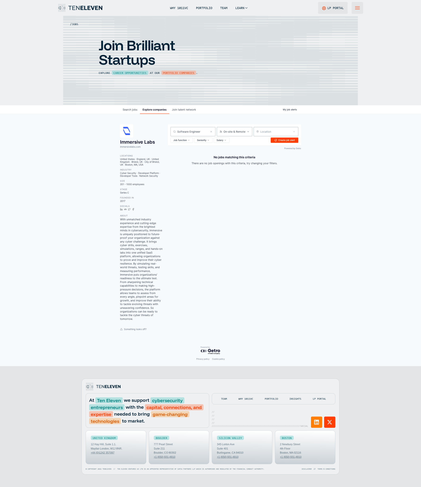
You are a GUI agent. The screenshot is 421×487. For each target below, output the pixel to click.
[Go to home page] (103, 387)
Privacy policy (203, 359)
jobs (130, 109)
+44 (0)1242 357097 (102, 452)
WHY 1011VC (179, 8)
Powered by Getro (292, 148)
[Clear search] (211, 131)
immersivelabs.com (130, 146)
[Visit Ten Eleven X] (329, 422)
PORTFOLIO (204, 8)
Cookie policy (218, 359)
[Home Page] (80, 8)
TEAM (223, 8)
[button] (241, 8)
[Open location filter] (294, 131)
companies (155, 109)
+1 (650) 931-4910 (164, 457)
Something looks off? (135, 329)
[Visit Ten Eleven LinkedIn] (316, 422)
